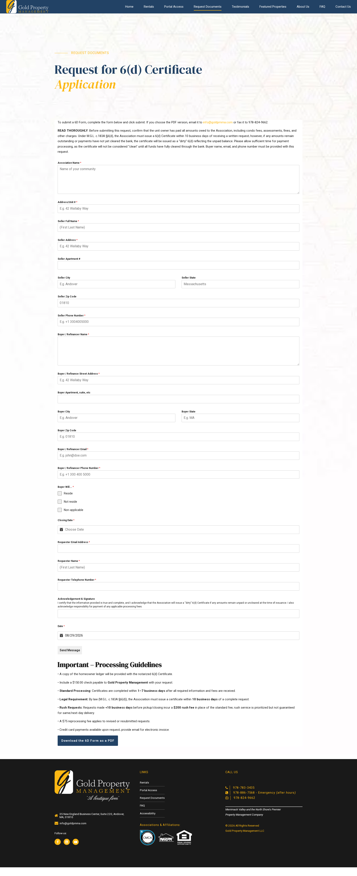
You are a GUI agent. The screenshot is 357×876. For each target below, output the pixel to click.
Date (61, 626)
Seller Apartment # (69, 258)
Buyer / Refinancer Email (73, 449)
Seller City (64, 277)
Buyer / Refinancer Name (73, 334)
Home (129, 6)
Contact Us (343, 6)
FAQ (322, 6)
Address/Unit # (67, 202)
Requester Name (69, 561)
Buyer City (64, 411)
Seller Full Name (68, 221)
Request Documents (207, 6)
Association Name (69, 162)
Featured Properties (272, 6)
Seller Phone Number (71, 315)
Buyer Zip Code (67, 430)
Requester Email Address (74, 542)
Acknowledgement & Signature (76, 598)
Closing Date (66, 520)
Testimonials (240, 6)
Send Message (70, 650)
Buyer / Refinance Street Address (79, 373)
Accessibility (147, 813)
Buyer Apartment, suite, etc (74, 392)
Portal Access (173, 6)
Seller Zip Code (67, 296)
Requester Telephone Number (77, 579)
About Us (303, 6)
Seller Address (67, 240)
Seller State (189, 277)
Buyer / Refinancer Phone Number (79, 468)
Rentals (149, 6)
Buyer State (188, 411)
